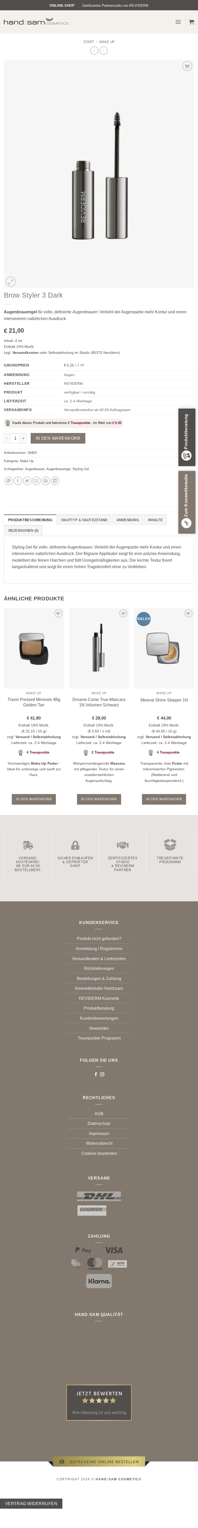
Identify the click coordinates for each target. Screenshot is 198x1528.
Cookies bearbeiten (99, 1153)
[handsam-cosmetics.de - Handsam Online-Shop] (36, 20)
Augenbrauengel (58, 469)
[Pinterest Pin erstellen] (46, 481)
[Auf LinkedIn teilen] (55, 481)
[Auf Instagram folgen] (102, 1074)
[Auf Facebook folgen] (96, 1074)
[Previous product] (104, 50)
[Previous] (4, 711)
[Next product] (94, 50)
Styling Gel (80, 469)
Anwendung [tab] (128, 520)
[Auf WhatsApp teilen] (8, 481)
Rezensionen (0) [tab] (24, 531)
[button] (178, 21)
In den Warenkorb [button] (34, 799)
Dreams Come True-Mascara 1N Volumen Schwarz (98, 702)
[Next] (194, 711)
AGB (99, 1114)
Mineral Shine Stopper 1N (164, 700)
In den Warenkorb (58, 438)
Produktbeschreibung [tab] (30, 520)
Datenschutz (99, 1123)
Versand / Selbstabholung (38, 737)
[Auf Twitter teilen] (27, 481)
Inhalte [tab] (155, 520)
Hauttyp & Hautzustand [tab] (84, 520)
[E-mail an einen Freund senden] (36, 481)
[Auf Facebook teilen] (18, 481)
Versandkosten (25, 352)
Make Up (107, 42)
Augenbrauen (35, 469)
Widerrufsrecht (99, 1143)
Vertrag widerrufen (31, 1503)
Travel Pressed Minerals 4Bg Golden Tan (33, 702)
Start (88, 42)
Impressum (99, 1133)
